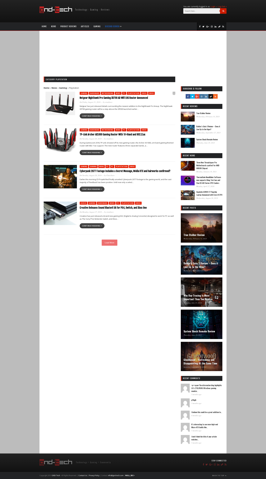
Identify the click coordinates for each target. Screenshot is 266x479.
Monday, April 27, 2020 (205, 186)
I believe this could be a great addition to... (206, 412)
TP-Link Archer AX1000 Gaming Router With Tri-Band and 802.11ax (112, 134)
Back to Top (218, 475)
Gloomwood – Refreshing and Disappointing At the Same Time (200, 361)
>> (113, 26)
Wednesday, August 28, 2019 (207, 198)
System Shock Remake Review (207, 139)
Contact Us (82, 475)
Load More (109, 243)
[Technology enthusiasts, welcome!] (75, 12)
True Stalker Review (203, 113)
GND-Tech (56, 475)
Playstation (133, 93)
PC (124, 93)
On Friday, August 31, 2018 (90, 102)
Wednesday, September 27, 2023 (208, 132)
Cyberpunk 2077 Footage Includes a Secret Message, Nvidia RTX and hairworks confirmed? (125, 171)
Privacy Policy (94, 475)
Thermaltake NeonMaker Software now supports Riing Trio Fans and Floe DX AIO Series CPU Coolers (208, 180)
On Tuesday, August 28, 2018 (91, 138)
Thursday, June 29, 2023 (205, 142)
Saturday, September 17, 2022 (195, 367)
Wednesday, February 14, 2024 (208, 116)
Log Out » (222, 6)
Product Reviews (68, 26)
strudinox (108, 102)
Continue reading (91, 116)
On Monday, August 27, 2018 (91, 212)
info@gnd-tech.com (115, 475)
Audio (83, 203)
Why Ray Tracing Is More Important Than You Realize (198, 297)
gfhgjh (193, 399)
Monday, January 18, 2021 (206, 171)
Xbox (144, 93)
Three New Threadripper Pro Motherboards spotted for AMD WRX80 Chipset (207, 165)
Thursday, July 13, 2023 (193, 303)
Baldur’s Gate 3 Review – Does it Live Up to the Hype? (208, 128)
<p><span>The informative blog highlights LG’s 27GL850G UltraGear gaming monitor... (206, 388)
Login (212, 6)
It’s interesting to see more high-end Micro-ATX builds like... (204, 426)
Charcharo (110, 175)
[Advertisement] (133, 55)
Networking (107, 93)
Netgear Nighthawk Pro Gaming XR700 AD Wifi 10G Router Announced (114, 97)
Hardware (94, 93)
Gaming (97, 26)
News (53, 26)
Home (44, 26)
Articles (85, 26)
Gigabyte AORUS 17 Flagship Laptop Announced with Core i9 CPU (209, 193)
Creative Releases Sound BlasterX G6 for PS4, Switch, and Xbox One (113, 207)
